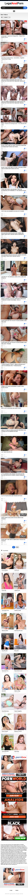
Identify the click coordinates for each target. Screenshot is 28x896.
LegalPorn (14, 3)
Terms (16, 890)
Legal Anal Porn (12, 893)
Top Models (5, 550)
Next (17, 547)
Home (11, 890)
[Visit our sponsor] (14, 775)
